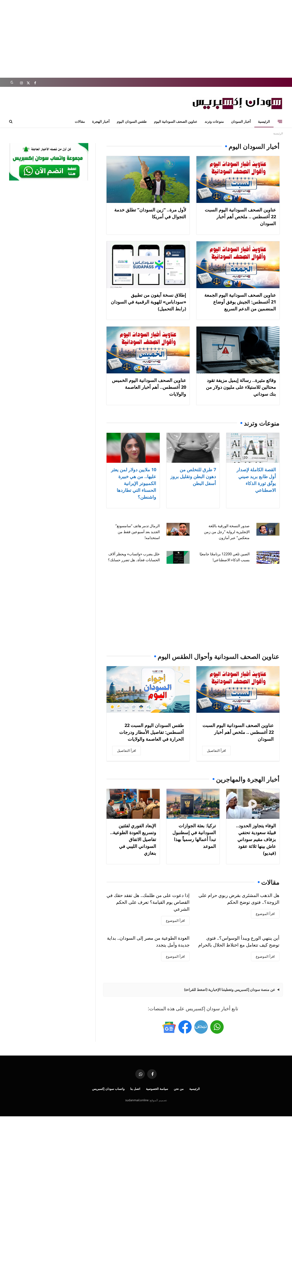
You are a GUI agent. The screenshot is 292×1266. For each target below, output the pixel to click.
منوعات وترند (214, 121)
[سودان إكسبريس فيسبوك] (185, 1027)
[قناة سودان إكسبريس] (217, 1027)
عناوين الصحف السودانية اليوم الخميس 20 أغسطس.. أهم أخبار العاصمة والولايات (149, 387)
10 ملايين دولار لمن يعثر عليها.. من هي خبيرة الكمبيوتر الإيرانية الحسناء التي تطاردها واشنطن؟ (133, 483)
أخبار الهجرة (101, 121)
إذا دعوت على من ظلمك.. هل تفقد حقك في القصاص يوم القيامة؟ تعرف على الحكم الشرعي (148, 902)
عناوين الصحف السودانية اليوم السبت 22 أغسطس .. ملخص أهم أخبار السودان (240, 216)
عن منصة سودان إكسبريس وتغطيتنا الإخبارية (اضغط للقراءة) (229, 989)
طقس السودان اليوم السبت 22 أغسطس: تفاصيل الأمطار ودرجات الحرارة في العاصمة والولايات (151, 732)
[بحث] (11, 121)
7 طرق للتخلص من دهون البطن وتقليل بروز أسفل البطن (193, 476)
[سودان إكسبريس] (237, 103)
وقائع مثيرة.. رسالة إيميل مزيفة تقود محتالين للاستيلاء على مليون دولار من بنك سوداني (241, 387)
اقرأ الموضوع (265, 913)
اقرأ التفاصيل (216, 750)
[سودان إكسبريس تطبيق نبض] (201, 1027)
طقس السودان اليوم (131, 121)
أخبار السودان (241, 121)
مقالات (80, 121)
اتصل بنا (135, 1089)
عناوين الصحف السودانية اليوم (175, 121)
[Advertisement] (146, 39)
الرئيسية (264, 121)
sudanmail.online (137, 1100)
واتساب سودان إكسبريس (108, 1089)
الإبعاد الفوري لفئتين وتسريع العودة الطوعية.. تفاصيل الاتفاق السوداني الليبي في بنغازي (133, 839)
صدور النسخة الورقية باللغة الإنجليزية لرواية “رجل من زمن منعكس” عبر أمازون (227, 531)
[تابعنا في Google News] (169, 1027)
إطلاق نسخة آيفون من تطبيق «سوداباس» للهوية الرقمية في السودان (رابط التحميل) (148, 302)
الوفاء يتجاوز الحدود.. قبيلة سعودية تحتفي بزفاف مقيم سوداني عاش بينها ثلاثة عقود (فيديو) (256, 839)
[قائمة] (280, 121)
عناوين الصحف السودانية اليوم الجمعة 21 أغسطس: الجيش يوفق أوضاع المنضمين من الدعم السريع (240, 302)
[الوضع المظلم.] (11, 82)
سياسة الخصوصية (157, 1089)
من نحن (179, 1089)
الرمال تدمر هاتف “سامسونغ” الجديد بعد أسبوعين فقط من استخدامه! (137, 531)
